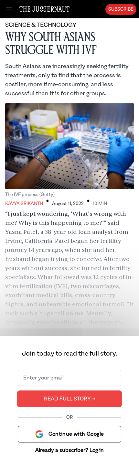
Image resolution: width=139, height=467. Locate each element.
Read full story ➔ (69, 399)
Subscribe (121, 9)
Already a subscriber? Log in (69, 450)
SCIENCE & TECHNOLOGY (40, 25)
